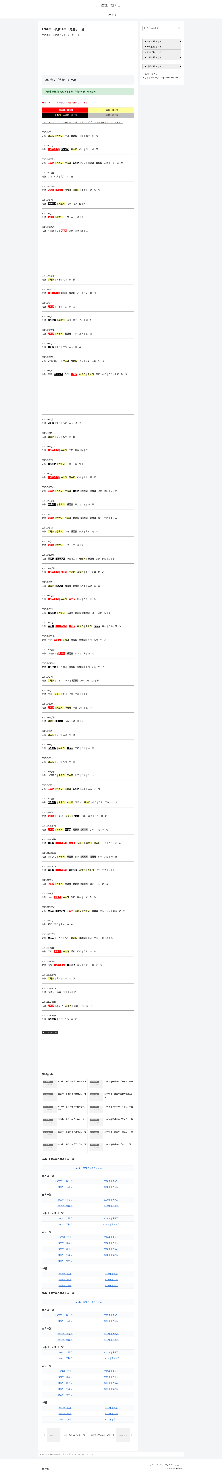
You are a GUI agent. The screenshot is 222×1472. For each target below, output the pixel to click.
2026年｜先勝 (65, 1274)
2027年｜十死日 (64, 1352)
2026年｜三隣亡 (64, 1224)
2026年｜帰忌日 (111, 1237)
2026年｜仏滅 (111, 1279)
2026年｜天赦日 (64, 1187)
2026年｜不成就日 (111, 1224)
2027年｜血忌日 (64, 1377)
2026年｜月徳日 (111, 1206)
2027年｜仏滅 (111, 1413)
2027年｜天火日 (111, 1377)
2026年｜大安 (65, 1285)
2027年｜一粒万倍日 (65, 1315)
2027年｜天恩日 (111, 1334)
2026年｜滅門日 (111, 1255)
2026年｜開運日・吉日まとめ (88, 1168)
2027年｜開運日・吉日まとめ (88, 1302)
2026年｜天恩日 (111, 1200)
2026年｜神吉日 (64, 1200)
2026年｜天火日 (111, 1243)
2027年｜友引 (111, 1408)
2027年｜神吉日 (64, 1334)
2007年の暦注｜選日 (50, 1032)
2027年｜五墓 (65, 1371)
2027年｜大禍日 (111, 1383)
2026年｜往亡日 (64, 1261)
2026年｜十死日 (64, 1218)
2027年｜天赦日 (64, 1321)
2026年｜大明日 (111, 1187)
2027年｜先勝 (65, 1408)
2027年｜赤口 (111, 1419)
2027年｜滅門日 (111, 1389)
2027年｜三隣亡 (64, 1358)
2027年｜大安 (65, 1419)
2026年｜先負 (65, 1279)
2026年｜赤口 (111, 1285)
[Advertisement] (88, 56)
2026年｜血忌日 (64, 1243)
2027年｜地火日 (64, 1383)
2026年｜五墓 (65, 1237)
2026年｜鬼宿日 (111, 1181)
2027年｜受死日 (111, 1352)
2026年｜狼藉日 (64, 1255)
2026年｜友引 (111, 1274)
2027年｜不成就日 (111, 1358)
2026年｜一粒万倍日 (65, 1181)
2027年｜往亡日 (64, 1395)
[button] (179, 28)
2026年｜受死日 (111, 1218)
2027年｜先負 (65, 1413)
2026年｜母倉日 (64, 1206)
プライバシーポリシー (173, 1465)
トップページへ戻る (155, 1465)
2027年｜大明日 (111, 1321)
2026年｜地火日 (64, 1249)
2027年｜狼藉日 (64, 1389)
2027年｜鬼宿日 (111, 1315)
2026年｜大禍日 (111, 1249)
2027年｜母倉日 (64, 1340)
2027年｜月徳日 (111, 1340)
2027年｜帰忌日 (111, 1371)
